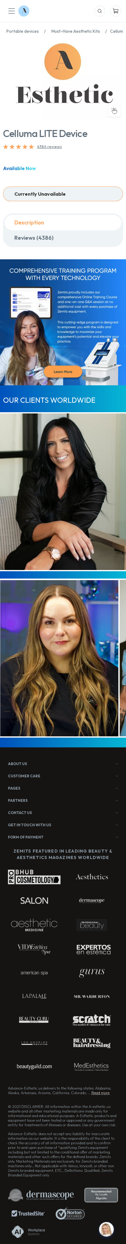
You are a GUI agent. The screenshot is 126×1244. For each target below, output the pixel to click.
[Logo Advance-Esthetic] (23, 11)
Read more (100, 1092)
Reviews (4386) (34, 237)
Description (29, 222)
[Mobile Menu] (11, 11)
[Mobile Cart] (115, 11)
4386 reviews (49, 146)
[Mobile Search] (99, 11)
